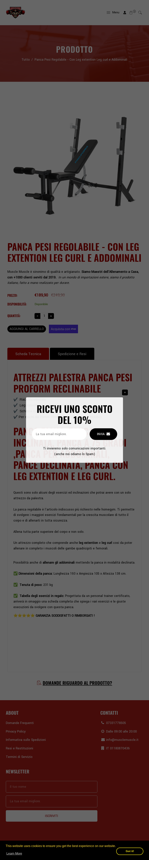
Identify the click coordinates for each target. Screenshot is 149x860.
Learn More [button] (14, 853)
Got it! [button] (130, 851)
